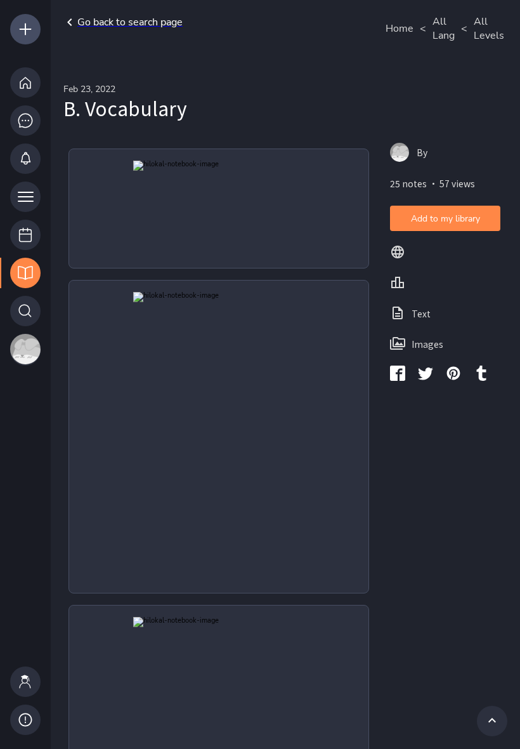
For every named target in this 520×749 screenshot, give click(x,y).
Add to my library (445, 219)
